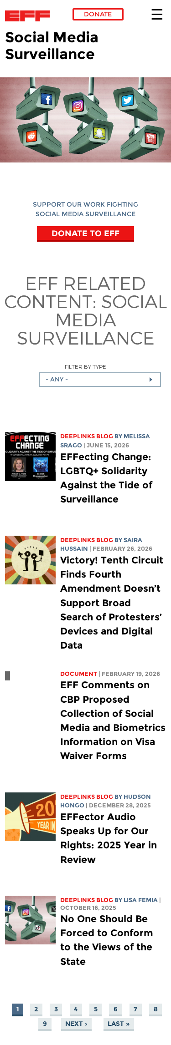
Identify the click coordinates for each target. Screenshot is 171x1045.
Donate (98, 14)
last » (119, 1024)
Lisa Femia (141, 900)
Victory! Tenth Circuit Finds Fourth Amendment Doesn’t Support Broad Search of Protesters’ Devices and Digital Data (111, 602)
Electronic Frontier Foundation (30, 15)
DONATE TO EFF (85, 233)
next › (76, 1024)
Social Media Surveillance (92, 319)
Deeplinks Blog (86, 436)
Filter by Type (85, 367)
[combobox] (100, 379)
